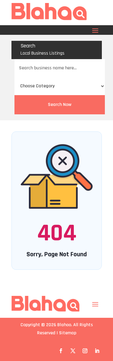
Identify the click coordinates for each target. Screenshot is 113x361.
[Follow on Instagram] (85, 351)
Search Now (59, 104)
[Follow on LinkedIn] (97, 351)
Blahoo (64, 325)
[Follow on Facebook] (61, 351)
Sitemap (67, 333)
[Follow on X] (73, 351)
